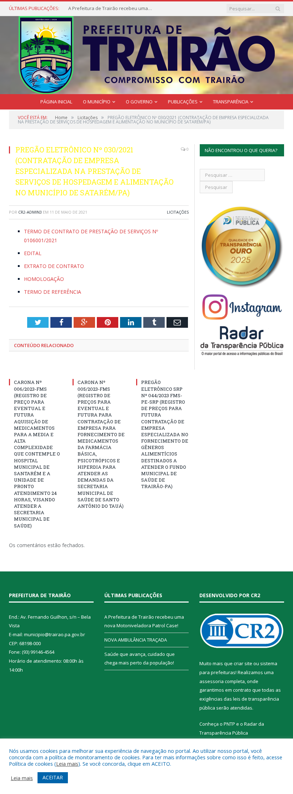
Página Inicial (56, 101)
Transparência (230, 101)
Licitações (178, 212)
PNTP (229, 724)
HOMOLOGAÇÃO (44, 279)
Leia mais (67, 763)
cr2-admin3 (30, 212)
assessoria (211, 681)
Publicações (183, 101)
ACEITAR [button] (53, 777)
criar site (243, 663)
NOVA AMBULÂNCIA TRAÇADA (135, 640)
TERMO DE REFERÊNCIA (52, 291)
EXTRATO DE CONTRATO (54, 266)
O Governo (139, 101)
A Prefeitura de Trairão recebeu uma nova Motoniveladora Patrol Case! (111, 8)
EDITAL (32, 253)
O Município (96, 101)
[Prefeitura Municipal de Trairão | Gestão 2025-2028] (147, 53)
